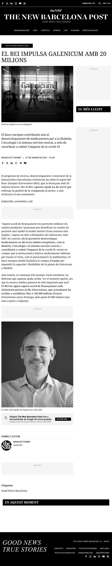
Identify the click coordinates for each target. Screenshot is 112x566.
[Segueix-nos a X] (7, 3)
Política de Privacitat (65, 553)
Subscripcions (102, 553)
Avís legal (104, 548)
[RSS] (24, 3)
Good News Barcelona (17, 45)
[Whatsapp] (16, 163)
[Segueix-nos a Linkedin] (11, 3)
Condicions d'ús (85, 553)
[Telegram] (20, 163)
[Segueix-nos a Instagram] (15, 3)
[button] (100, 3)
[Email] (25, 163)
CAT (104, 3)
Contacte (58, 548)
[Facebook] (2, 163)
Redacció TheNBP (11, 157)
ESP (109, 3)
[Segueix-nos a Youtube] (20, 3)
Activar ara (62, 419)
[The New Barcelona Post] (25, 546)
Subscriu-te (88, 3)
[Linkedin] (11, 163)
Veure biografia (17, 445)
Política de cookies (88, 548)
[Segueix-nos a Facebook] (2, 3)
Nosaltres (71, 548)
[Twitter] (7, 163)
